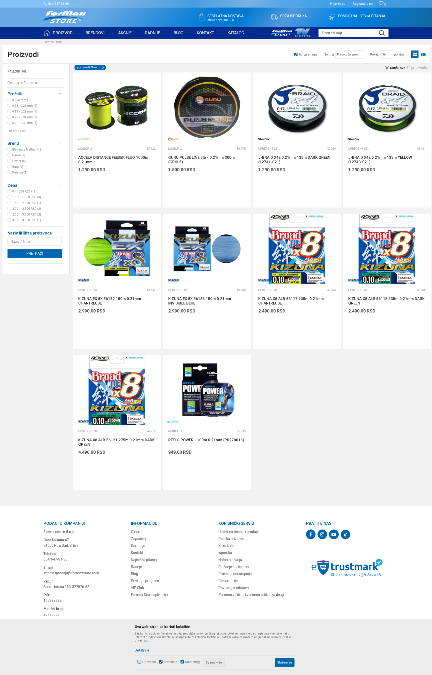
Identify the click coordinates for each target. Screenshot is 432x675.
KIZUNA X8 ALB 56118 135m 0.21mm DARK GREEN (386, 301)
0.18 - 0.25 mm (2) (24, 106)
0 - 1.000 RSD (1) (23, 191)
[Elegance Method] (83, 139)
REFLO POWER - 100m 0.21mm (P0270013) (206, 440)
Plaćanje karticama (233, 567)
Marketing (192, 662)
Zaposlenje (139, 539)
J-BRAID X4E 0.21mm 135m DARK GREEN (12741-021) (294, 159)
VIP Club (137, 588)
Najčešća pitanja (144, 560)
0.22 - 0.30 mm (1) (24, 123)
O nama (137, 532)
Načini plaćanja (230, 560)
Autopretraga (308, 54)
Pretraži (34, 254)
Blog (134, 574)
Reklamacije (228, 581)
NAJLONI (17, 71)
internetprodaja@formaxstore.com (71, 573)
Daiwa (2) (18, 155)
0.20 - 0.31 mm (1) (24, 117)
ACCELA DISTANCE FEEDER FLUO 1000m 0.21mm (113, 159)
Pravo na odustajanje (235, 574)
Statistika (170, 662)
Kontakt (137, 553)
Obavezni (149, 662)
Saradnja (138, 546)
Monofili (85, 148)
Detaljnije (142, 650)
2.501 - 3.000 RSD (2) (26, 214)
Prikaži (374, 54)
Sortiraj (329, 54)
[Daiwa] (263, 139)
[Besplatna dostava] (201, 17)
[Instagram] (322, 534)
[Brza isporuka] (274, 17)
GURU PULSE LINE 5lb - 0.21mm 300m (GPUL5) (201, 159)
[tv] (291, 32)
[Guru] (173, 139)
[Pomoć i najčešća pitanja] (332, 17)
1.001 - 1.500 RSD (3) (26, 197)
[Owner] (83, 280)
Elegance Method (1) (26, 149)
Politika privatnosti (233, 539)
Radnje (136, 567)
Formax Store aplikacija (149, 595)
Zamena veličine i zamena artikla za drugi (251, 595)
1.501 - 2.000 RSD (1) (26, 203)
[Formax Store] (65, 17)
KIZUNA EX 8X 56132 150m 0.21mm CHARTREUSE (109, 301)
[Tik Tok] (345, 534)
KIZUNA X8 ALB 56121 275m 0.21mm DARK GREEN (116, 442)
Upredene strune (269, 148)
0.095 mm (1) (21, 100)
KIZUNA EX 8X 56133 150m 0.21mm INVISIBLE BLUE (199, 301)
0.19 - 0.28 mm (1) (24, 111)
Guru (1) (17, 166)
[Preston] (173, 422)
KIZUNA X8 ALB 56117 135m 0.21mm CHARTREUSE (291, 301)
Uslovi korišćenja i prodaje (238, 532)
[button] (353, 33)
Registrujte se (362, 4)
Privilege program (145, 581)
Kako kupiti (227, 546)
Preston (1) (20, 172)
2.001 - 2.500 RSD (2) (26, 208)
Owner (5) (19, 161)
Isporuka (225, 553)
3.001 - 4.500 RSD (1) (26, 220)
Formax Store (53, 42)
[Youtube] (334, 534)
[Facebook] (311, 534)
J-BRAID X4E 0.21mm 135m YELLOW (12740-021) (380, 159)
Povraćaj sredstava (233, 588)
